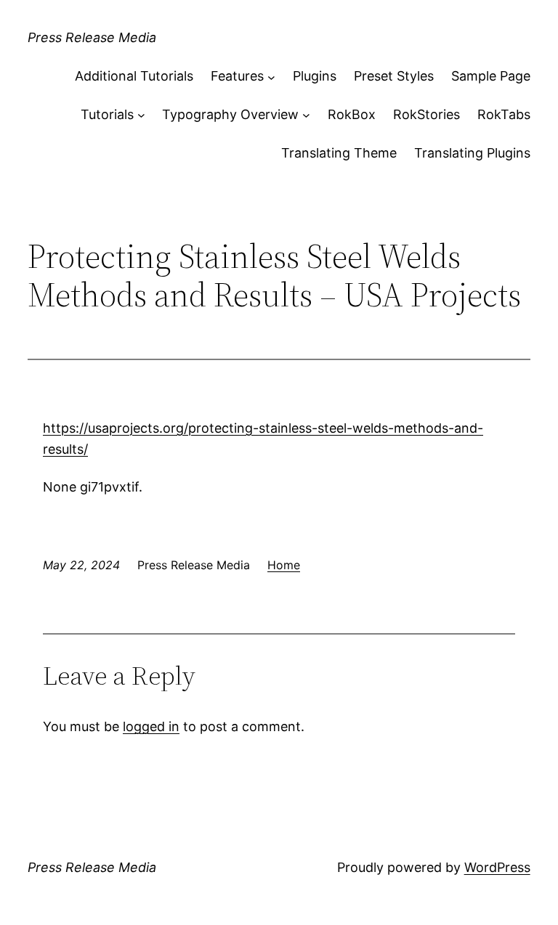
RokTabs (503, 114)
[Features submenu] (271, 77)
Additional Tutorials (134, 75)
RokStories (426, 114)
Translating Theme (339, 152)
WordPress (497, 867)
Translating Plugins (472, 152)
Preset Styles (394, 75)
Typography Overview (230, 114)
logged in (151, 726)
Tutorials (107, 114)
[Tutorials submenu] (141, 115)
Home (283, 565)
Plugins (314, 75)
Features (237, 75)
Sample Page (490, 75)
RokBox (352, 114)
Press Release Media (92, 37)
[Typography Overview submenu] (306, 115)
